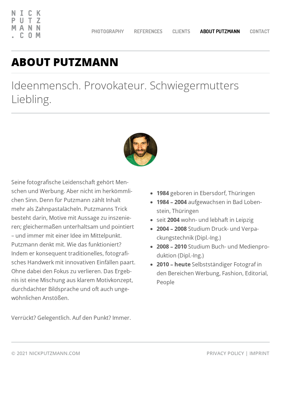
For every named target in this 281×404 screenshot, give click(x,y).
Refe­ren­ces (148, 31)
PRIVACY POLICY (225, 353)
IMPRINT (259, 353)
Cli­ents (181, 31)
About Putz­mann (220, 31)
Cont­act (260, 31)
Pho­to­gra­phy (107, 31)
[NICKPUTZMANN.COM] (25, 25)
